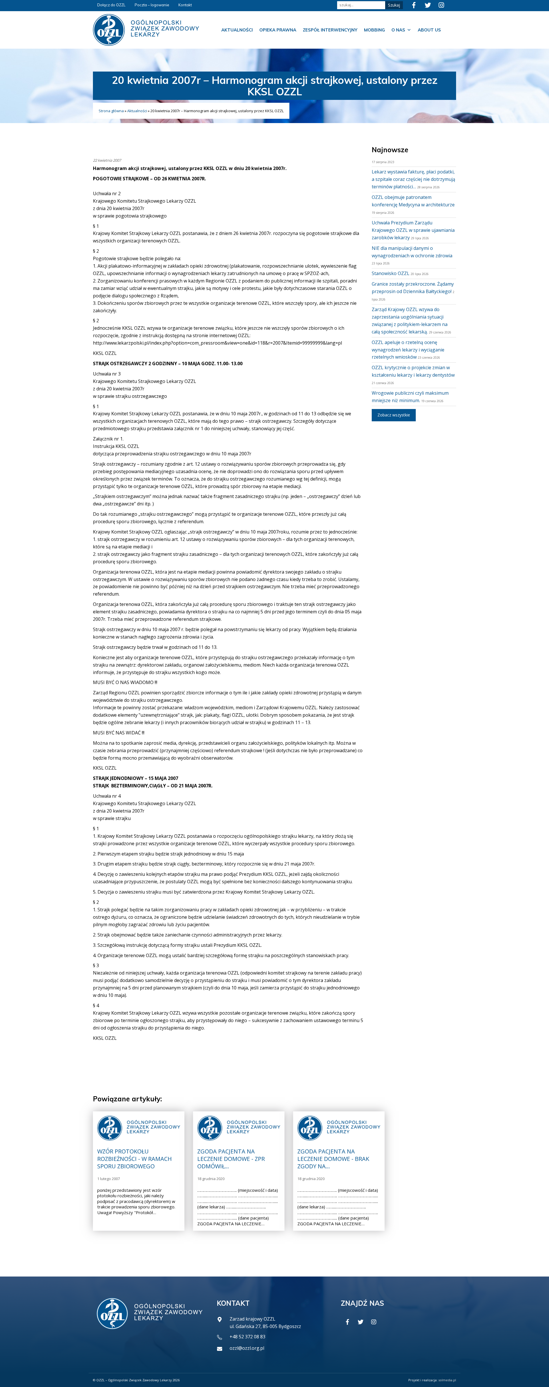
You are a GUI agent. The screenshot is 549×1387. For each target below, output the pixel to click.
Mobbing (374, 30)
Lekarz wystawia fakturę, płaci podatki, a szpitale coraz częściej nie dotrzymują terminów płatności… (413, 179)
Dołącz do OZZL (111, 5)
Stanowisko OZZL (390, 273)
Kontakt (185, 5)
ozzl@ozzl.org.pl (247, 1348)
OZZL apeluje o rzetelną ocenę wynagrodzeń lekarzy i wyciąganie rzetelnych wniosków (408, 349)
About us (429, 30)
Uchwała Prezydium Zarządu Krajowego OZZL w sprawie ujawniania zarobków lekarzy (413, 230)
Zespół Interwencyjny (330, 30)
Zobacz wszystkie (393, 415)
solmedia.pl (447, 1380)
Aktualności (237, 30)
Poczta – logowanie (152, 5)
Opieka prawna (277, 30)
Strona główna (111, 110)
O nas (398, 30)
